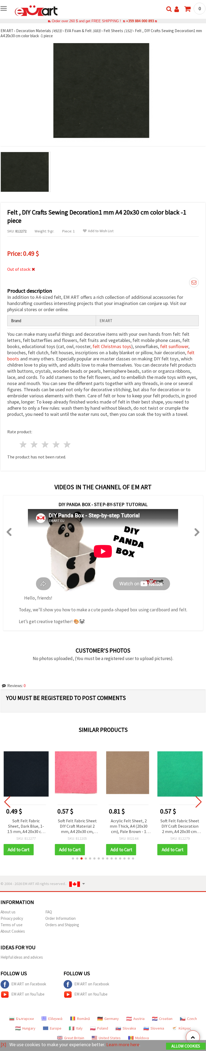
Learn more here (122, 1044)
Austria (139, 1018)
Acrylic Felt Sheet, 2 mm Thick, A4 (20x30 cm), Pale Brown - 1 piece (129, 826)
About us (8, 911)
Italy (79, 1028)
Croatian (165, 1018)
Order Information (60, 918)
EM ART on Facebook (28, 983)
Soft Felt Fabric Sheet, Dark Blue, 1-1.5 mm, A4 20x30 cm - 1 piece (26, 826)
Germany (111, 1018)
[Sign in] (176, 9)
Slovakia (129, 1028)
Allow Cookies (185, 1046)
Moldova (142, 1037)
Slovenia (157, 1028)
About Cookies (13, 931)
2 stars (34, 444)
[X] (3, 1044)
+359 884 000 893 (140, 21)
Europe (55, 1028)
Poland (102, 1028)
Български (25, 1018)
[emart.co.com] (36, 10)
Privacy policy (12, 918)
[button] (73, 858)
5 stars (67, 444)
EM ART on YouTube (28, 994)
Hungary (28, 1028)
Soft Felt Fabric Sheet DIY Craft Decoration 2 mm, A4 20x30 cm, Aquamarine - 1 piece (179, 826)
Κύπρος (185, 1028)
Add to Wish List (100, 231)
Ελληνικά (55, 1018)
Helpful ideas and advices (22, 957)
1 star (23, 444)
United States (110, 1037)
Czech (192, 1018)
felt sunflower (174, 346)
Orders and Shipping (62, 924)
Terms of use (12, 924)
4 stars (56, 444)
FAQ (48, 911)
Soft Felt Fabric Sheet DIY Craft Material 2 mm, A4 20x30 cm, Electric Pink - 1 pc (77, 826)
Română (83, 1018)
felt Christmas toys (112, 346)
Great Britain (74, 1037)
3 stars (45, 444)
